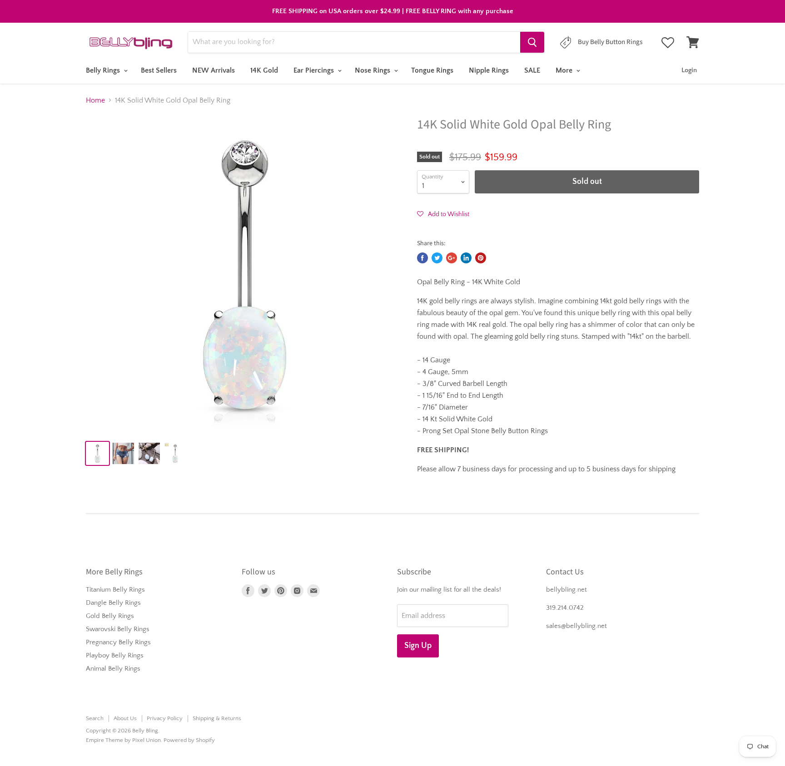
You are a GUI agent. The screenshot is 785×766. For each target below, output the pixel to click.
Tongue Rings (432, 70)
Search (95, 718)
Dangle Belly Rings (113, 603)
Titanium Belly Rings (115, 589)
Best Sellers (159, 70)
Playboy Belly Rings (115, 655)
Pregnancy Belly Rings (118, 642)
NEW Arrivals (213, 70)
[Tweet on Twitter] (437, 257)
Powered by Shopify (189, 740)
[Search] (532, 42)
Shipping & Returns (217, 718)
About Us (125, 718)
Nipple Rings (489, 70)
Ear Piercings (314, 70)
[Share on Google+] (451, 257)
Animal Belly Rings (113, 668)
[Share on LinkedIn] (466, 257)
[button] (443, 214)
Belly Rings (104, 70)
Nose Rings (373, 70)
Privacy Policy (165, 718)
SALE (532, 70)
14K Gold (264, 70)
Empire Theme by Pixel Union (123, 740)
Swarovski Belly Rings (117, 629)
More (565, 70)
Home (95, 100)
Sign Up (418, 645)
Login (689, 70)
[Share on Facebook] (422, 257)
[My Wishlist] (668, 43)
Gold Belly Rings (110, 616)
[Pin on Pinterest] (480, 257)
